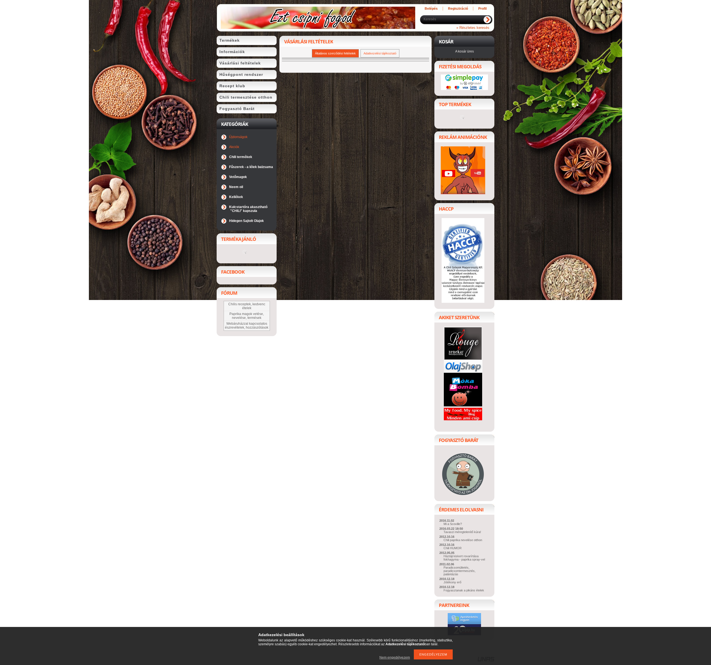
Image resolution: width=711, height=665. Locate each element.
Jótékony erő (452, 582)
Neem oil (236, 187)
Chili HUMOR (453, 548)
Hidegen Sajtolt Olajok (246, 221)
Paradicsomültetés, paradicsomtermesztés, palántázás (459, 571)
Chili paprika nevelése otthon (463, 540)
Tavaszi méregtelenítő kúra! (462, 532)
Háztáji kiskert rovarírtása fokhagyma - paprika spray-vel (464, 557)
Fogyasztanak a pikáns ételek (464, 590)
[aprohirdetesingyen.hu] (464, 622)
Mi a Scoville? (453, 524)
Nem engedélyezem (394, 657)
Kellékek (236, 197)
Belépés (431, 9)
